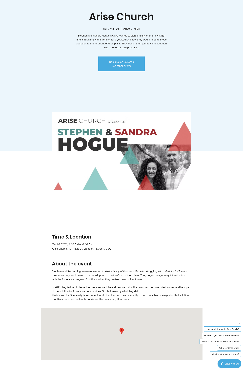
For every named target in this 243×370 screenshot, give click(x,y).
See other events (121, 65)
